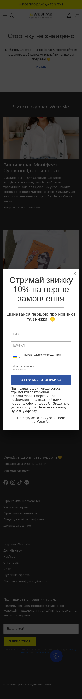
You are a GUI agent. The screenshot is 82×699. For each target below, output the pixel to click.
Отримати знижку (41, 380)
